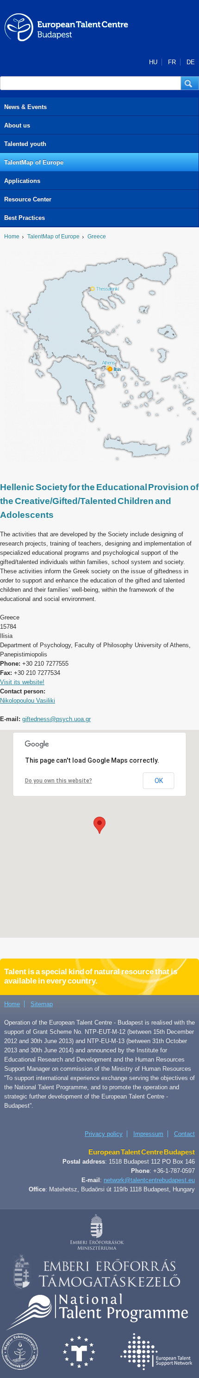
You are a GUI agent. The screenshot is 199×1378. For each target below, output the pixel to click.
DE (191, 62)
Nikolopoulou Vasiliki (27, 700)
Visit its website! (22, 682)
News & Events (25, 106)
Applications (22, 180)
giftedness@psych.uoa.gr (56, 719)
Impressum (148, 1133)
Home (11, 236)
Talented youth (25, 143)
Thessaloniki (107, 288)
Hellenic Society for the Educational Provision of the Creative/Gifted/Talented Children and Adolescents (99, 501)
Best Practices (24, 217)
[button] (190, 83)
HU (153, 62)
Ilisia (116, 369)
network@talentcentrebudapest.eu (149, 1180)
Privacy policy (104, 1133)
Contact (184, 1133)
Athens (108, 362)
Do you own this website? (58, 780)
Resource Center (27, 199)
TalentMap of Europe (33, 162)
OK (159, 780)
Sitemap (42, 1004)
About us (17, 125)
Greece (96, 236)
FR (172, 62)
